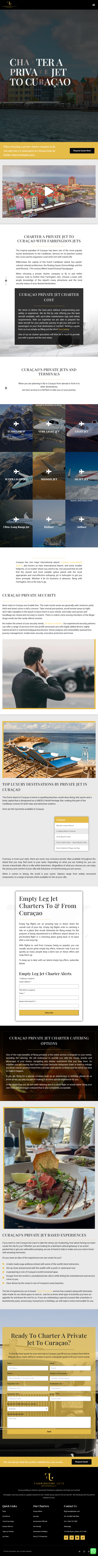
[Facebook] (89, 1551)
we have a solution (53, 623)
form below (63, 329)
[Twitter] (79, 1551)
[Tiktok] (83, 1537)
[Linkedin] (77, 1537)
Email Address (25, 981)
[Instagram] (71, 1537)
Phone (10, 1373)
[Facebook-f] (66, 1537)
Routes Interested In (27, 1001)
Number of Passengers (59, 1373)
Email (52, 1363)
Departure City (13, 1383)
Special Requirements (15, 1414)
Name (22, 993)
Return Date (54, 1394)
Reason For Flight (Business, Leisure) (21, 1404)
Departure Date (13, 1394)
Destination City (56, 1383)
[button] (94, 5)
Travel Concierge (44, 1291)
